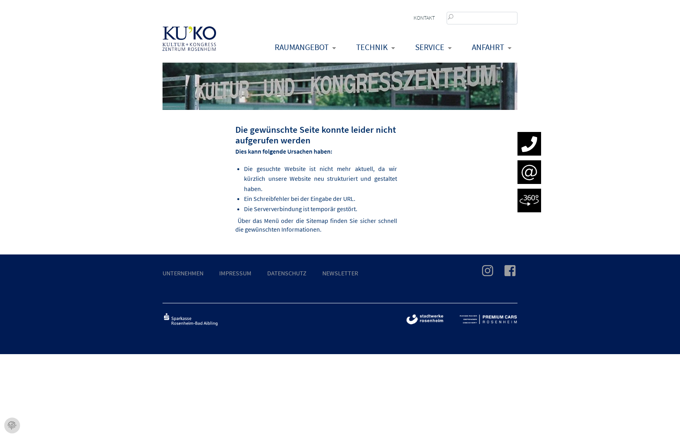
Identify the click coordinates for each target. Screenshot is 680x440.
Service (429, 47)
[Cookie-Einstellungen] (12, 426)
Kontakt (424, 17)
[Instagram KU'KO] (483, 273)
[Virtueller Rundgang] (529, 201)
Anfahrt (488, 47)
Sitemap (317, 221)
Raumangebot (302, 47)
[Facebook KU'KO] (505, 273)
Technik (372, 47)
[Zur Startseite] (189, 46)
